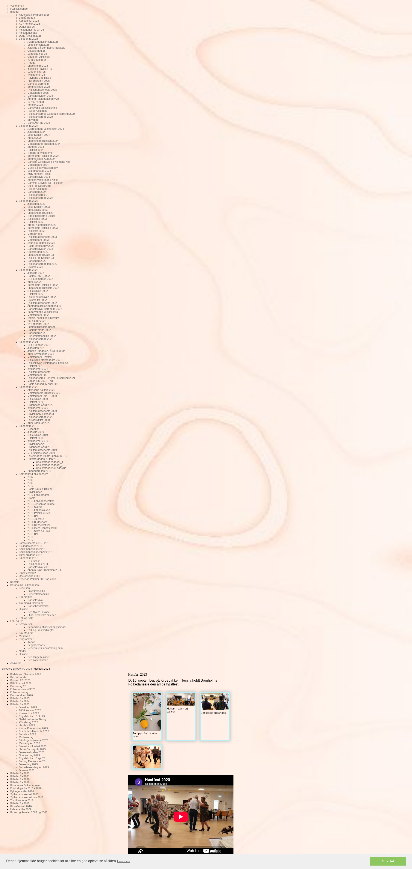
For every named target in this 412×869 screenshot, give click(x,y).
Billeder (6, 668)
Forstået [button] (388, 861)
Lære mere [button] (123, 861)
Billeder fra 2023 (22, 668)
